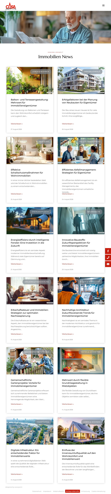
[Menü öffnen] (103, 5)
